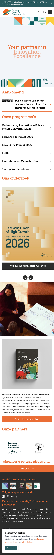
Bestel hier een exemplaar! (27, 424)
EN (44, 12)
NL (39, 12)
